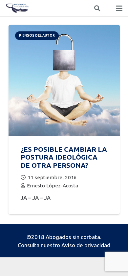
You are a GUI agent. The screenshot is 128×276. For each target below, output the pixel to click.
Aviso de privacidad (85, 245)
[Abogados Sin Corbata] (17, 8)
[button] (97, 8)
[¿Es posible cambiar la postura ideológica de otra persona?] (64, 29)
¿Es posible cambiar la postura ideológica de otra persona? (64, 157)
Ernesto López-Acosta (52, 185)
